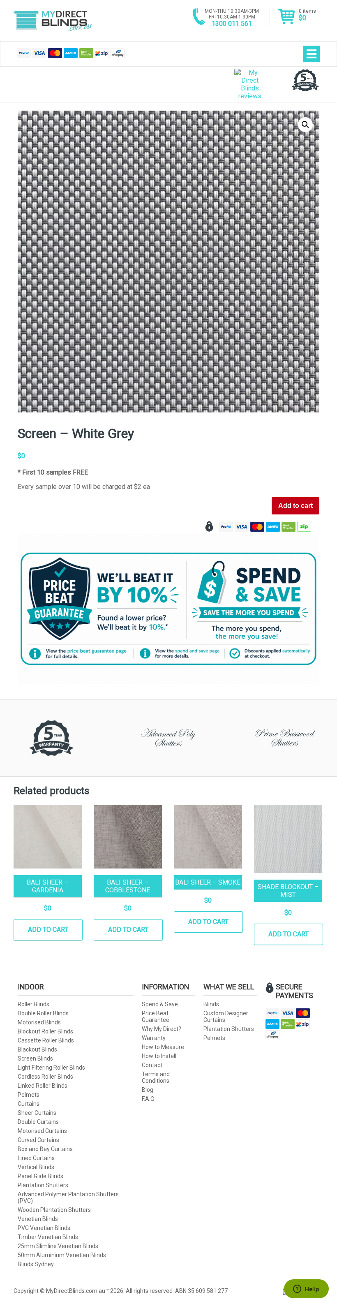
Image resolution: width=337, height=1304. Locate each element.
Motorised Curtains (42, 1131)
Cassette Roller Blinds (46, 1040)
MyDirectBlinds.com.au (53, 20)
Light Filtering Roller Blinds (51, 1067)
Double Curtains (38, 1122)
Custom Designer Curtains (225, 1016)
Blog (147, 1089)
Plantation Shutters (43, 1185)
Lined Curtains (36, 1158)
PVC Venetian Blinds (44, 1228)
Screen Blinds (35, 1058)
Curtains (28, 1103)
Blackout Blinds (37, 1049)
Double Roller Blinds (43, 1013)
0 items (307, 15)
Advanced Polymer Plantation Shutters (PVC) (68, 1197)
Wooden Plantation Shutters (54, 1210)
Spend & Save (160, 1004)
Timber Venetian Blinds (48, 1237)
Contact (152, 1065)
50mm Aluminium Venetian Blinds (62, 1255)
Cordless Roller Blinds (45, 1076)
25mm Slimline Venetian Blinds (58, 1246)
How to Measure (163, 1047)
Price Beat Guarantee (155, 1016)
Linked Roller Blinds (42, 1085)
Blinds (211, 1004)
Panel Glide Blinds (40, 1176)
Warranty (154, 1038)
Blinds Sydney (36, 1264)
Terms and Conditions (156, 1077)
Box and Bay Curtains (45, 1149)
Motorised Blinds (39, 1022)
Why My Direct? (161, 1029)
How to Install (159, 1056)
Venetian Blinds (38, 1219)
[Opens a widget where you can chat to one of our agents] (306, 1289)
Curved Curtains (38, 1140)
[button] (305, 124)
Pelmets (28, 1094)
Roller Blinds (33, 1004)
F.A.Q (148, 1099)
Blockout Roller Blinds (45, 1031)
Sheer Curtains (37, 1112)
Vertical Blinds (36, 1167)
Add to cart (295, 505)
